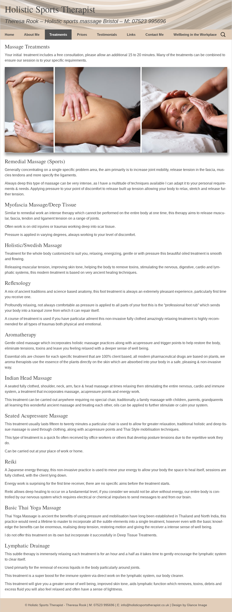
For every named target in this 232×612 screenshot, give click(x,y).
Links (131, 34)
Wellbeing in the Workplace (195, 34)
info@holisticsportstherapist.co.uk (145, 605)
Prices (82, 34)
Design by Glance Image (189, 605)
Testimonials (107, 34)
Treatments (58, 34)
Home (9, 34)
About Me (31, 34)
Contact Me (154, 34)
